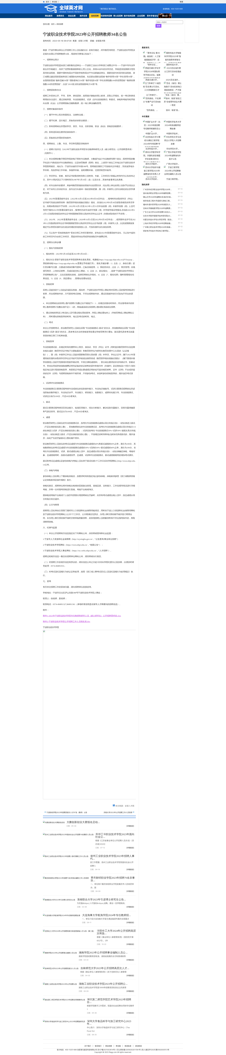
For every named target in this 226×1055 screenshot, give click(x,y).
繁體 (181, 2)
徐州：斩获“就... (172, 110)
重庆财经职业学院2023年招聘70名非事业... (113, 879)
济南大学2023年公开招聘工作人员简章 (118, 812)
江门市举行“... (151, 95)
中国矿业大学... (151, 133)
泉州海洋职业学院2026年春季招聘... (157, 193)
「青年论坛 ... (151, 64)
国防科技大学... (172, 64)
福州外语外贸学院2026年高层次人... (157, 204)
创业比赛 (72, 16)
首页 (47, 2)
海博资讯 (60, 16)
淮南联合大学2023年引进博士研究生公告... (101, 899)
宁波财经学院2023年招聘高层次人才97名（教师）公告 (66, 812)
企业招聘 (141, 16)
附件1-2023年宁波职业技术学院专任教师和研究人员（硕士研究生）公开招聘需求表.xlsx (82, 616)
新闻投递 (128, 1046)
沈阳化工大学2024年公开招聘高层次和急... (116, 932)
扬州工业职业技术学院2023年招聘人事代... (112, 857)
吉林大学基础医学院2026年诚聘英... (157, 208)
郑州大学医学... (151, 164)
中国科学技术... (172, 133)
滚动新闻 (138, 1046)
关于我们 (87, 1046)
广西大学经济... (172, 164)
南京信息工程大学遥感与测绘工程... (157, 201)
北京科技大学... (151, 149)
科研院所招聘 (106, 16)
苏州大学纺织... (151, 179)
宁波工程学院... (172, 179)
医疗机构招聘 (129, 16)
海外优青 (83, 16)
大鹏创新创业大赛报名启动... (83, 822)
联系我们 (98, 1046)
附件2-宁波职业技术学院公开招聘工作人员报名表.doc (66, 621)
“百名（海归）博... (172, 95)
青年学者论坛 (152, 16)
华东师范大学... (172, 149)
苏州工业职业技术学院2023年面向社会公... (114, 835)
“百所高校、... (152, 110)
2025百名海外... (173, 80)
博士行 (165, 16)
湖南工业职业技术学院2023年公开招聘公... (103, 983)
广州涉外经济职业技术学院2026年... (157, 189)
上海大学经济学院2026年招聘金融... (157, 223)
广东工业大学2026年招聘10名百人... (157, 212)
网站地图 (108, 1046)
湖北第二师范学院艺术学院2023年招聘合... (109, 1001)
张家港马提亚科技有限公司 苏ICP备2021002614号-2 (97, 1050)
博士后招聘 (118, 16)
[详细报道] (130, 826)
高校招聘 (95, 16)
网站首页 (48, 16)
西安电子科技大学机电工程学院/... (156, 231)
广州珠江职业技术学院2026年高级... (157, 227)
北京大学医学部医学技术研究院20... (157, 216)
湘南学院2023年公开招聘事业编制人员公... (103, 952)
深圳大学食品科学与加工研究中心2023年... (109, 1022)
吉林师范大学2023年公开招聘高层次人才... (105, 968)
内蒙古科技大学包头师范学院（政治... (158, 219)
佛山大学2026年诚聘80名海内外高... (157, 197)
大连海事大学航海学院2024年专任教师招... (106, 915)
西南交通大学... (151, 80)
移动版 (54, 2)
